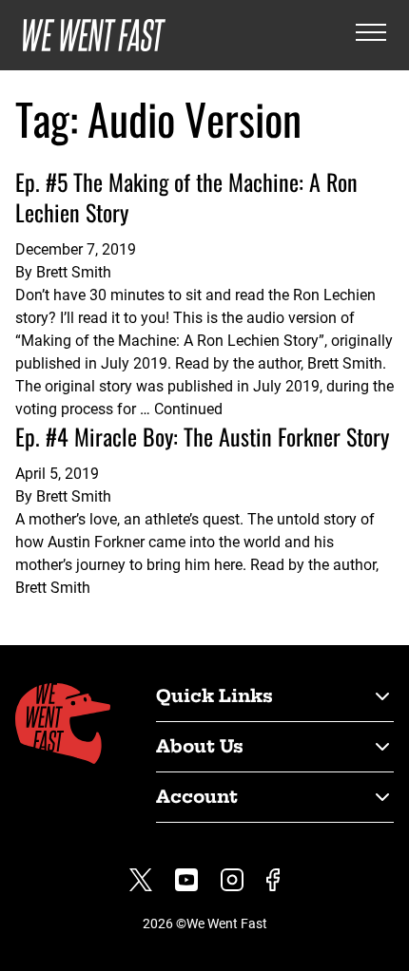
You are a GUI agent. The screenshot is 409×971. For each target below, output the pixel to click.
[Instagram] (232, 879)
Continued (188, 409)
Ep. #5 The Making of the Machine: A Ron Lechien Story (186, 196)
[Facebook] (273, 879)
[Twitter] (140, 879)
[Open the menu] (371, 36)
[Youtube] (186, 879)
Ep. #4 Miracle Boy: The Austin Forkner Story (202, 436)
